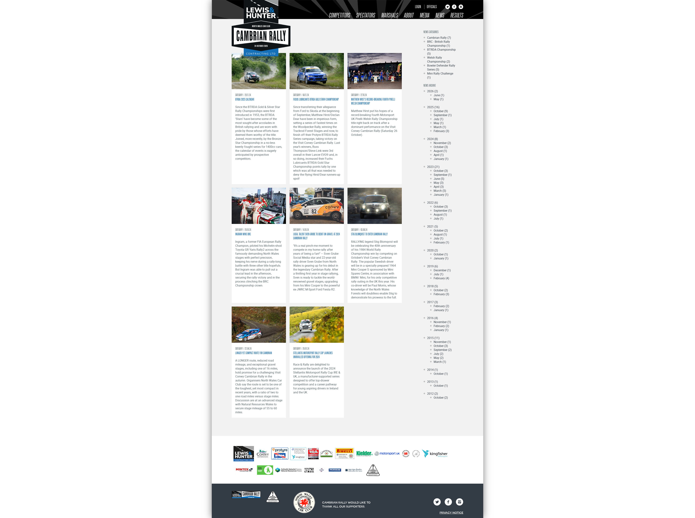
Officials (432, 6)
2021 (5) (432, 226)
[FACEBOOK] (454, 7)
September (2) (443, 350)
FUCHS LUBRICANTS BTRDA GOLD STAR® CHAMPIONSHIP (316, 99)
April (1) (439, 155)
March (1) (440, 127)
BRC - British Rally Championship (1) (438, 44)
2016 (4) (432, 318)
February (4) (441, 278)
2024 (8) (432, 139)
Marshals (389, 15)
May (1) (439, 99)
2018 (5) (432, 286)
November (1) (442, 322)
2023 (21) (433, 167)
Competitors (339, 15)
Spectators (365, 15)
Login (418, 6)
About (409, 15)
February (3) (441, 131)
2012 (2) (432, 394)
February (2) (441, 306)
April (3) (439, 187)
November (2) (442, 143)
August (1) (440, 151)
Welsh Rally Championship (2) (438, 59)
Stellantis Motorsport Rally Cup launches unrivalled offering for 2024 (313, 355)
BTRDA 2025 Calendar (244, 99)
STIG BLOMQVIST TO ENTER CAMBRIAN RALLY (369, 234)
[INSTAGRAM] (460, 7)
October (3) (441, 147)
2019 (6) (432, 266)
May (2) (439, 358)
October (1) (441, 254)
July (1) (438, 119)
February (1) (441, 242)
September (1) (443, 115)
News (439, 15)
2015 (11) (433, 338)
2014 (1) (432, 370)
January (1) (441, 159)
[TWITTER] (447, 7)
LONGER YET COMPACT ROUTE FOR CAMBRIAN (253, 353)
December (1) (442, 270)
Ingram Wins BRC (243, 234)
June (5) (439, 179)
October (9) (441, 111)
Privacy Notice (451, 512)
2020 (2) (432, 250)
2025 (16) (433, 107)
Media (424, 15)
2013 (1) (432, 382)
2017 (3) (432, 302)
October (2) (441, 230)
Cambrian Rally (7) (439, 38)
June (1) (439, 95)
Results (456, 15)
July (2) (438, 354)
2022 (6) (432, 203)
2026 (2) (432, 91)
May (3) (439, 183)
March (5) (440, 191)
